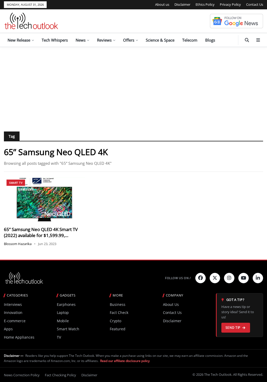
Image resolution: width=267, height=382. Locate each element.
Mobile (63, 320)
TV (59, 337)
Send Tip (233, 327)
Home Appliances (19, 337)
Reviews (104, 40)
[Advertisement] (133, 86)
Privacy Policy (230, 4)
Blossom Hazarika (18, 243)
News (81, 40)
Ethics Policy (205, 4)
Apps (8, 328)
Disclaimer (182, 4)
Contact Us (254, 4)
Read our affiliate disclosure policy (125, 361)
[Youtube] (243, 278)
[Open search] (247, 40)
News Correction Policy (22, 375)
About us (162, 4)
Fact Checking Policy (60, 375)
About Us (171, 304)
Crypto (115, 320)
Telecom (189, 40)
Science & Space (160, 40)
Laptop (63, 312)
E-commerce (15, 320)
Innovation (13, 312)
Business (117, 304)
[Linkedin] (258, 278)
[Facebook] (200, 278)
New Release (19, 40)
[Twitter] (215, 278)
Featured (117, 328)
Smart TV (15, 183)
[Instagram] (229, 278)
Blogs (210, 40)
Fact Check (119, 312)
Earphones (66, 304)
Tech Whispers (55, 40)
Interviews (13, 304)
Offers (128, 40)
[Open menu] (258, 40)
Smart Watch (68, 328)
